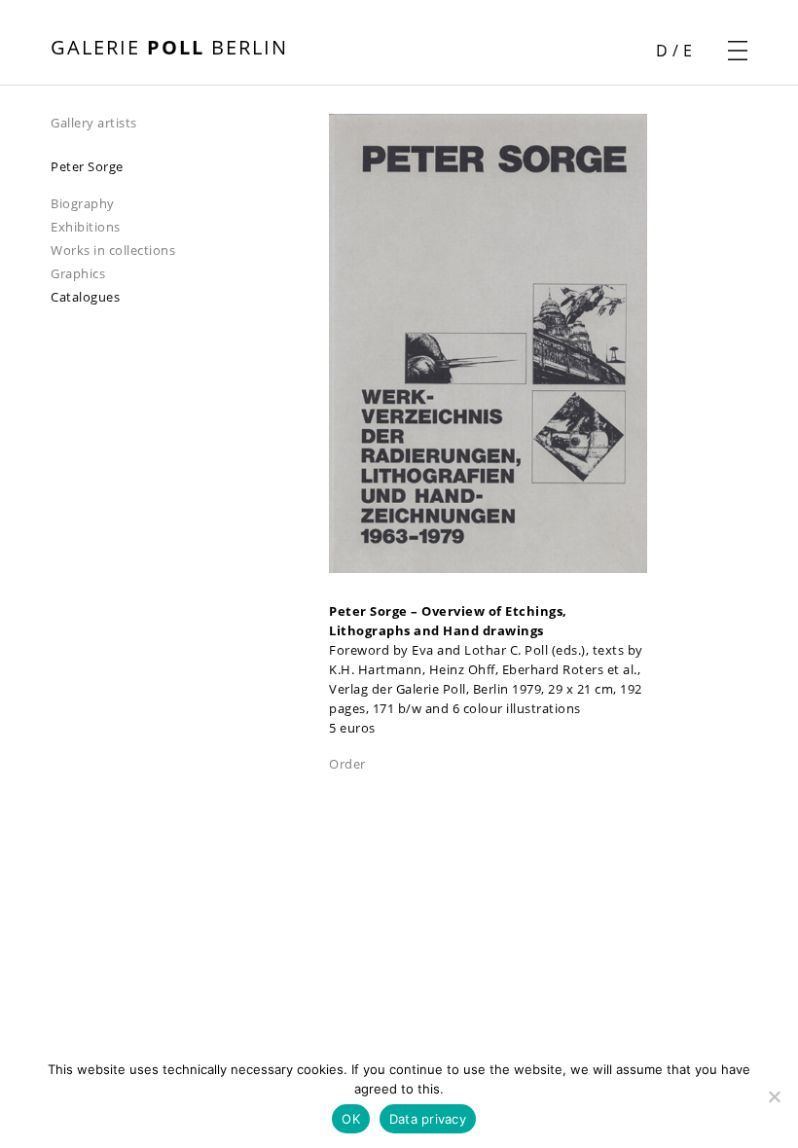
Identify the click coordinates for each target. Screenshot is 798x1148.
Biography (83, 203)
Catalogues (85, 296)
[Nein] (773, 1096)
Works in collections (113, 250)
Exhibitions (86, 226)
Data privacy (427, 1119)
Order (347, 763)
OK (351, 1119)
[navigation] (190, 122)
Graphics (78, 273)
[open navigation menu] (737, 50)
